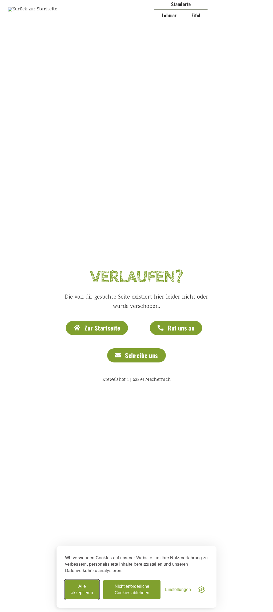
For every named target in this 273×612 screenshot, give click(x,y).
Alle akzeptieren (82, 589)
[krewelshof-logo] (32, 9)
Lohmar (169, 15)
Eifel (195, 15)
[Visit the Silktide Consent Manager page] (201, 589)
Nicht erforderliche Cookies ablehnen (132, 589)
